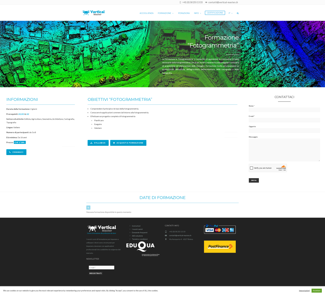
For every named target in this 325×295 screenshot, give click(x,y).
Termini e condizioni (140, 239)
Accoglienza (146, 13)
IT (229, 13)
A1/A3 (21, 114)
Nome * (252, 106)
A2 (27, 114)
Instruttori (136, 226)
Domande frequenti (139, 232)
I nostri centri (137, 229)
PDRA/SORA (184, 13)
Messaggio (253, 137)
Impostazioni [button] (304, 291)
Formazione (164, 13)
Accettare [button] (316, 291)
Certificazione (215, 13)
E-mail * (252, 116)
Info (196, 13)
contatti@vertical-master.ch (180, 235)
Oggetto (252, 126)
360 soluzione (137, 236)
